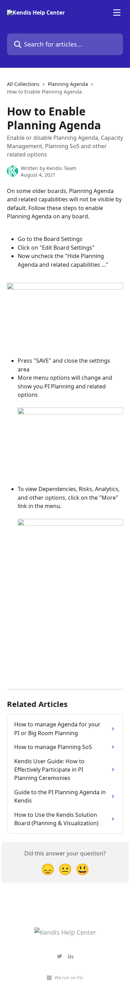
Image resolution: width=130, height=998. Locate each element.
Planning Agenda (68, 84)
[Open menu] (117, 12)
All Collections (23, 84)
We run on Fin (68, 977)
